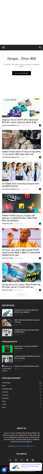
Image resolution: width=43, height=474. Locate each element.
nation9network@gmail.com (10, 125)
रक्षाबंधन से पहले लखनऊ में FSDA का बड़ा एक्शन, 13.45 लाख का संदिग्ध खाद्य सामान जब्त (21, 153)
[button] (3, 47)
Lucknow (5, 148)
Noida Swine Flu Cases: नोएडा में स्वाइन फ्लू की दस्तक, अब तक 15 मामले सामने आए (21, 285)
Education (5, 180)
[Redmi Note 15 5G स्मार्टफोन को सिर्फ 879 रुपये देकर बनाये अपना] (7, 349)
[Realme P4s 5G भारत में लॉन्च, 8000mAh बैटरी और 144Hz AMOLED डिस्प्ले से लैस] (21, 107)
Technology (6, 116)
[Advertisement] (21, 22)
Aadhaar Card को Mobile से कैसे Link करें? (26, 366)
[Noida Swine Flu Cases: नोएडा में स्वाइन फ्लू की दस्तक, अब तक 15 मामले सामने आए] (21, 272)
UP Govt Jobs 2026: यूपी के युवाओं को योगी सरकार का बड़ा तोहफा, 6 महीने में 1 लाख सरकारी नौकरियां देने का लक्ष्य (21, 253)
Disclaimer (9, 468)
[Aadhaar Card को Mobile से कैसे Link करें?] (7, 368)
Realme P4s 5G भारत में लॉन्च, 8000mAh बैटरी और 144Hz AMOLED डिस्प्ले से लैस (20, 121)
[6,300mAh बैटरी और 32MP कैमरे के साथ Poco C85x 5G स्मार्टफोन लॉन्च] (7, 359)
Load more (21, 294)
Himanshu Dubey (7, 223)
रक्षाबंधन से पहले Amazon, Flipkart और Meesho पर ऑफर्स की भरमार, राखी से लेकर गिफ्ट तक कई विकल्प (19, 218)
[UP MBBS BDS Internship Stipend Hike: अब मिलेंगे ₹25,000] (21, 171)
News (4, 212)
